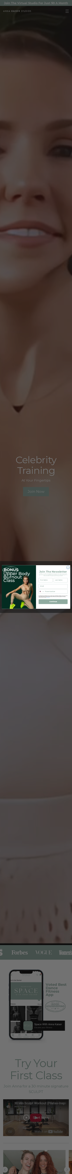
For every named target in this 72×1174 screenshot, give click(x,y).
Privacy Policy (47, 597)
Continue (53, 602)
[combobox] (41, 591)
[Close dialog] (68, 567)
